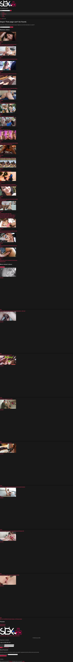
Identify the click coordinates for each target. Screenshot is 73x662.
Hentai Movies (2, 624)
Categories (4, 13)
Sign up (10, 661)
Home (3, 12)
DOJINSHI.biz (2, 625)
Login (1, 647)
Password (2, 646)
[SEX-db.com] (8, 6)
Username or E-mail (4, 654)
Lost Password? (6, 647)
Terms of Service (3, 635)
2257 (8, 635)
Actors (3, 16)
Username (2, 644)
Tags (3, 15)
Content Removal (16, 635)
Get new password (3, 655)
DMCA (11, 635)
